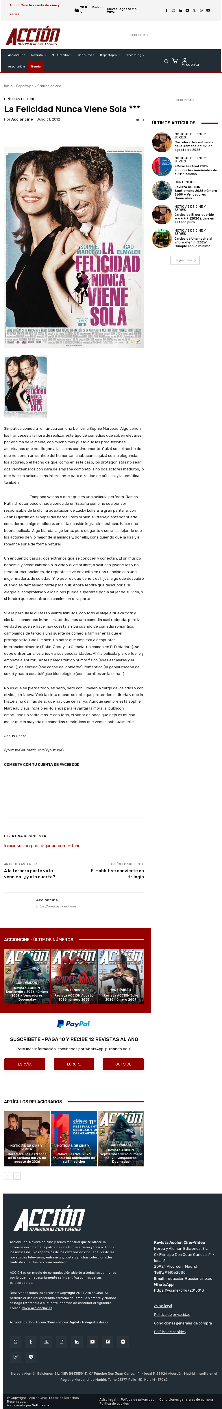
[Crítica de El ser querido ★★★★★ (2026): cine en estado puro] (162, 214)
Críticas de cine (49, 85)
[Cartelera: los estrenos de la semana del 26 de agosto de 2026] (27, 1138)
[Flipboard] (107, 1342)
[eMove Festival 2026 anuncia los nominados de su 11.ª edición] (74, 1138)
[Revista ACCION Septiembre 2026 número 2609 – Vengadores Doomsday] (27, 976)
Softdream (40, 1405)
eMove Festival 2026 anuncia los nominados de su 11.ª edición (74, 1158)
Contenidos (26, 982)
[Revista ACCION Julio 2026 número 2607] (121, 976)
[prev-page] (7, 1176)
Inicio (8, 85)
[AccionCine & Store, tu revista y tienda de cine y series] (33, 35)
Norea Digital (68, 1322)
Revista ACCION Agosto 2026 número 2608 (74, 997)
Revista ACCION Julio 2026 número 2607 (121, 997)
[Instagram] (173, 10)
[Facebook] (166, 10)
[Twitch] (15, 1357)
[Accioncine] (20, 903)
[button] (166, 61)
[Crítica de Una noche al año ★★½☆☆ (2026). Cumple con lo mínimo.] (162, 238)
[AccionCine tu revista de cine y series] (114, 1218)
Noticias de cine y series (26, 1147)
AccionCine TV (21, 1322)
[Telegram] (187, 10)
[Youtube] (208, 10)
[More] (190, 802)
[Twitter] (46, 1342)
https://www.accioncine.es (56, 906)
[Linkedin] (180, 10)
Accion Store (45, 1322)
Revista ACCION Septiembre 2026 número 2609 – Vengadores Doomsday (27, 993)
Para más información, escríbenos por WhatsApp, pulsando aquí (73, 1049)
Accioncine (22, 119)
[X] (194, 10)
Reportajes (25, 85)
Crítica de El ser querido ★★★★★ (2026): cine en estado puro (194, 218)
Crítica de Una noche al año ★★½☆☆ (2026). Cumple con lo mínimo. (193, 242)
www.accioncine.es (37, 1308)
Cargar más (183, 260)
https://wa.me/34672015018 (179, 1290)
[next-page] (17, 1176)
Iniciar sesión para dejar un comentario (42, 845)
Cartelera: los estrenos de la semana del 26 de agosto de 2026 (27, 1158)
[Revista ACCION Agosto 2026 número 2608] (74, 976)
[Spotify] (30, 1357)
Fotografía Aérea (95, 1322)
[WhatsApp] (201, 10)
